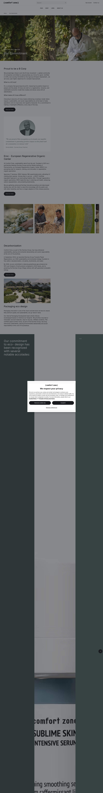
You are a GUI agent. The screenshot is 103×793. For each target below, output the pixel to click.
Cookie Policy (33, 398)
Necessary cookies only (40, 402)
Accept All (63, 402)
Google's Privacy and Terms (47, 398)
